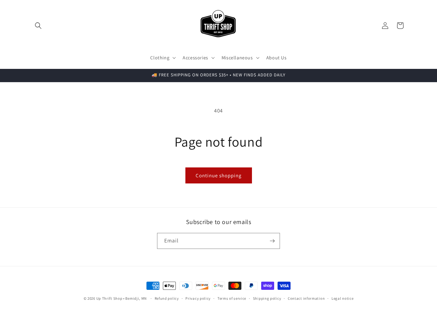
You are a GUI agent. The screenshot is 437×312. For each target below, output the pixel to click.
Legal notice (342, 298)
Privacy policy (198, 298)
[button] (38, 25)
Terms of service (231, 298)
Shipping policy (267, 298)
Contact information (306, 298)
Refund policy (167, 298)
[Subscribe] (272, 241)
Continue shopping (219, 175)
